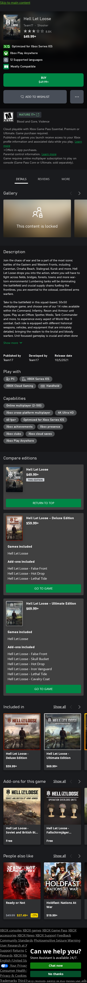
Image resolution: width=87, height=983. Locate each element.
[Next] (79, 193)
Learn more (49, 154)
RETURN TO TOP (43, 503)
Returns (18, 950)
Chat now (56, 966)
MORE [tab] (66, 179)
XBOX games (32, 930)
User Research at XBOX (17, 945)
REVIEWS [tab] (43, 179)
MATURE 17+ (27, 114)
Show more (10, 343)
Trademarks (8, 980)
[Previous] (71, 193)
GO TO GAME (43, 588)
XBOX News (26, 935)
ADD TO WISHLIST (37, 97)
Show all (59, 706)
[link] (22, 741)
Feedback (64, 935)
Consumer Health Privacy (18, 970)
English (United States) (16, 960)
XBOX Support (45, 935)
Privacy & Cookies (13, 975)
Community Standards (16, 940)
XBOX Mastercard (26, 955)
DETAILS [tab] (21, 179)
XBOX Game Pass (54, 930)
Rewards (6, 955)
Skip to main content (15, 2)
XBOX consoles (11, 930)
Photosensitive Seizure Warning (57, 940)
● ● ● (77, 96)
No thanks (55, 974)
